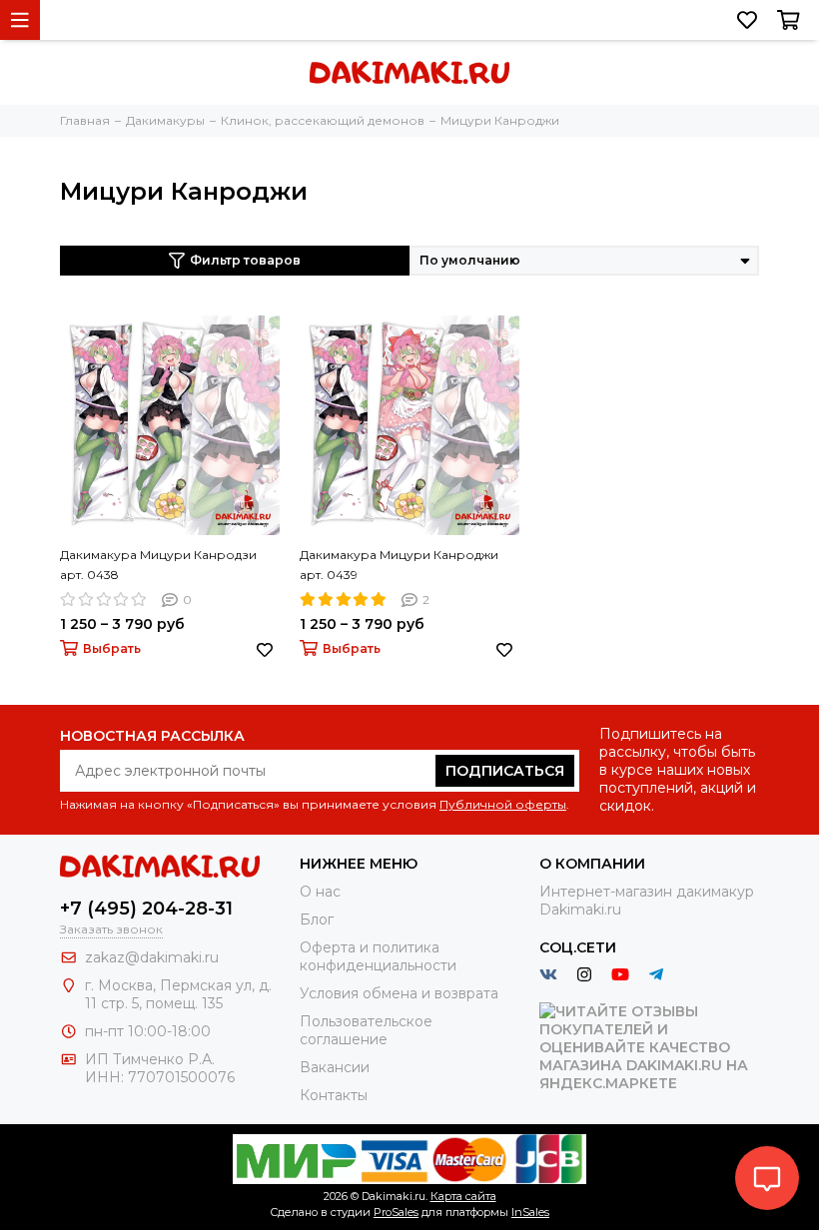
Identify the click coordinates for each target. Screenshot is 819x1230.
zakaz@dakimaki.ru (152, 957)
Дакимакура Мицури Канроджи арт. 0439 (399, 564)
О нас (320, 892)
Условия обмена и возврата (399, 993)
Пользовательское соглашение (366, 1030)
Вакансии (335, 1067)
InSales (530, 1212)
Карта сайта (463, 1196)
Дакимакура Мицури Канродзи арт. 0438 (158, 564)
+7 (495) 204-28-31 (146, 909)
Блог (317, 919)
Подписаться (504, 771)
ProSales (396, 1212)
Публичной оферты (502, 804)
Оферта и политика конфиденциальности (378, 956)
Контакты (334, 1095)
